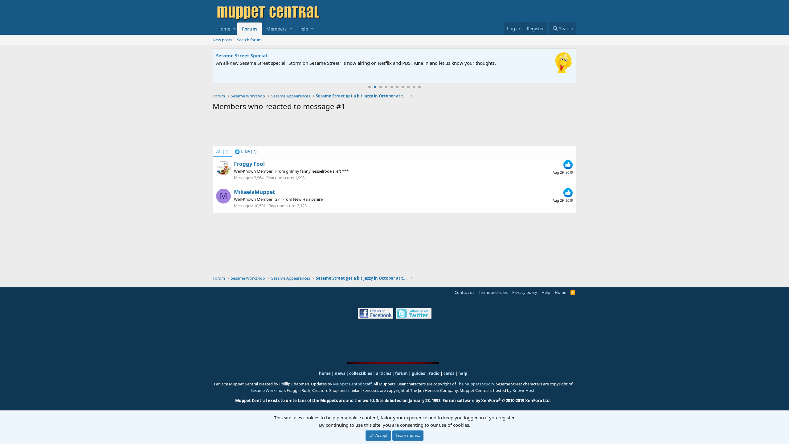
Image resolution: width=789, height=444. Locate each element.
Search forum (249, 40)
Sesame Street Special (241, 55)
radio (434, 373)
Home (223, 29)
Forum (249, 29)
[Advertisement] (394, 129)
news (340, 373)
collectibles (360, 373)
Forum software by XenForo (497, 400)
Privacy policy (524, 292)
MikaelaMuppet (254, 191)
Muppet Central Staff (352, 384)
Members (276, 29)
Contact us (464, 292)
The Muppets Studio (475, 384)
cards (449, 373)
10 (419, 87)
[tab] (246, 151)
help (462, 373)
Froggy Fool (249, 163)
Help (303, 29)
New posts (222, 40)
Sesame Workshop (268, 390)
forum (401, 373)
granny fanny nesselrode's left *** (317, 171)
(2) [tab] (222, 151)
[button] (234, 29)
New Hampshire (308, 199)
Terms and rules (493, 292)
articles (384, 373)
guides (418, 373)
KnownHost (523, 390)
